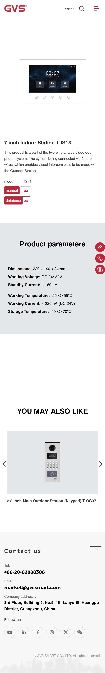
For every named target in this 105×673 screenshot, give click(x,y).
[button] (4, 464)
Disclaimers (14, 647)
